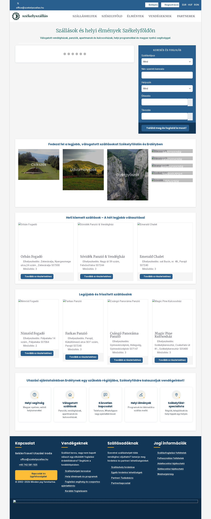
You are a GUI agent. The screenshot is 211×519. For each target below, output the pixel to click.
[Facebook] (13, 3)
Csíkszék (38, 164)
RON (196, 4)
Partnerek (186, 16)
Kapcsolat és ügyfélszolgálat (38, 475)
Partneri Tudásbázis (122, 478)
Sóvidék (172, 181)
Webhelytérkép (165, 474)
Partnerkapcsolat (120, 483)
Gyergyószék (127, 174)
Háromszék (172, 159)
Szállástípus (148, 55)
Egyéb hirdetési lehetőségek (126, 472)
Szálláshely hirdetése (123, 467)
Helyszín (146, 82)
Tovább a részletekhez (38, 276)
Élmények (135, 16)
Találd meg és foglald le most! (166, 128)
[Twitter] (18, 3)
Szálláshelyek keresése (77, 471)
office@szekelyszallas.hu (30, 7)
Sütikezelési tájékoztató (170, 469)
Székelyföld (112, 16)
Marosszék (172, 152)
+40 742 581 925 (28, 464)
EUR (184, 4)
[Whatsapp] (28, 3)
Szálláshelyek (85, 16)
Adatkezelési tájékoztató (171, 463)
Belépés (153, 4)
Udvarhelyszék (83, 169)
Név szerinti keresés (152, 69)
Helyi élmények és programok (80, 476)
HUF (190, 4)
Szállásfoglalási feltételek (171, 452)
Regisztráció (172, 4)
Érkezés (145, 95)
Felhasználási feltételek (170, 458)
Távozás (146, 110)
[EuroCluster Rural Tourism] (105, 507)
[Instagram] (23, 3)
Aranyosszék (172, 166)
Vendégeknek (160, 16)
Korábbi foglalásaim (75, 491)
